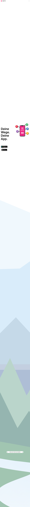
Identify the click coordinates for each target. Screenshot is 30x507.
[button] (29, 1)
